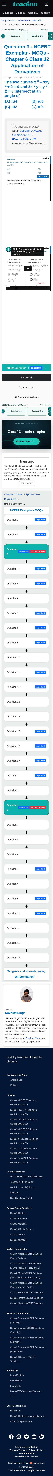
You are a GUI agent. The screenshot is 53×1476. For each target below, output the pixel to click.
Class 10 (33, 13)
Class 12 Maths (17, 1234)
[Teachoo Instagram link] (19, 1436)
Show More (26, 483)
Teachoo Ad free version (21, 1182)
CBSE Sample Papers (21, 1421)
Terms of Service (18, 1450)
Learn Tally (15, 1386)
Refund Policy (26, 1453)
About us (20, 1447)
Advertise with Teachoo (26, 1457)
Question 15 (26, 731)
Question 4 (26, 568)
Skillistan (14, 1193)
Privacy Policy (36, 1450)
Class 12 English (18, 1240)
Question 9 (26, 642)
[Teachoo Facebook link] (11, 1436)
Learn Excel (16, 1380)
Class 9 (45, 13)
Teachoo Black (33, 1038)
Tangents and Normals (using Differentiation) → (26, 974)
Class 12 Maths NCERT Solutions (26, 1303)
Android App (16, 1080)
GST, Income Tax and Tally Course (26, 1176)
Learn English (17, 1375)
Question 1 (26, 519)
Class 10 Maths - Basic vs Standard (27, 1416)
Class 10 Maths (17, 1213)
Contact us (32, 1447)
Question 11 (26, 672)
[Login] (46, 4)
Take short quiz (26, 387)
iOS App (14, 1085)
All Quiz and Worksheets (26, 397)
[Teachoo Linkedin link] (41, 1436)
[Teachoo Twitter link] (26, 1436)
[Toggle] (5, 4)
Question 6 (13, 598)
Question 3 (26, 551)
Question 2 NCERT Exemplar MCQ (27, 135)
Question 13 (13, 701)
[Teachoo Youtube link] (34, 1436)
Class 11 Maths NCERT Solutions (26, 1298)
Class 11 (20, 13)
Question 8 (26, 628)
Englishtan (15, 1411)
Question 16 (26, 746)
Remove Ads (26, 377)
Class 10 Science (18, 1218)
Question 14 (13, 716)
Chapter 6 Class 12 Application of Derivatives (22, 20)
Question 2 (26, 534)
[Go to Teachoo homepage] (25, 4)
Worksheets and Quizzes (22, 1187)
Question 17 (26, 760)
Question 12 (26, 687)
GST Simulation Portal (21, 1198)
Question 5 (26, 583)
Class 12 (8, 13)
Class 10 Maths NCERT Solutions (26, 1292)
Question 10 (13, 657)
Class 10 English (18, 1224)
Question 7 (26, 613)
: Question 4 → (26, 367)
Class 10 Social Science (22, 1229)
